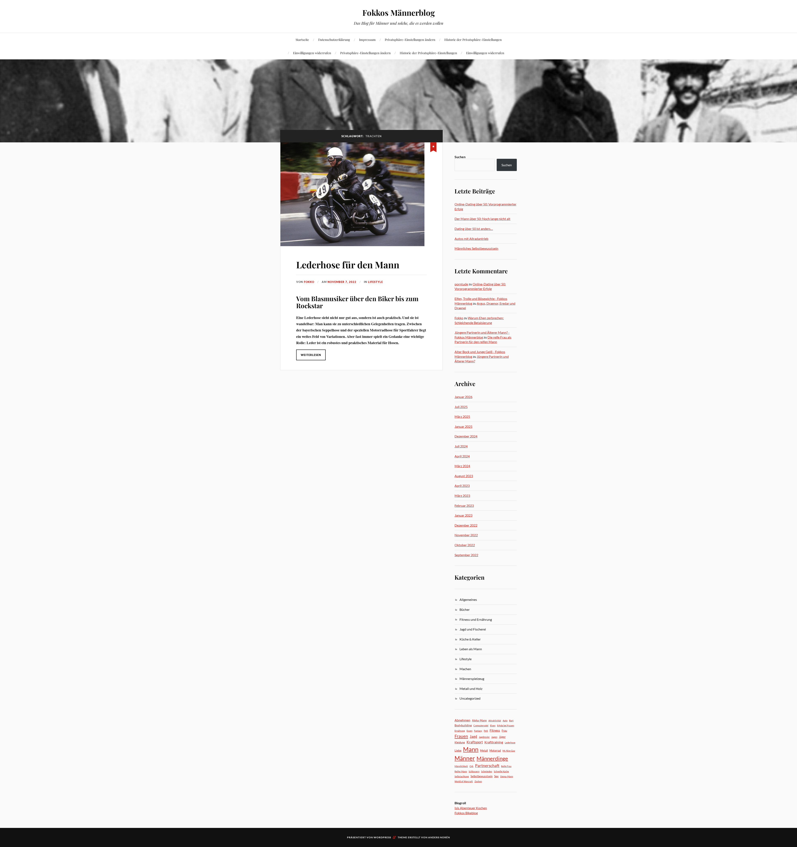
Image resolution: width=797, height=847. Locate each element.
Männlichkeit (461, 766)
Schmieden (486, 771)
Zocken (478, 781)
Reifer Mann (461, 771)
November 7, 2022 (342, 282)
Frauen (461, 736)
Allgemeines (468, 599)
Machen (465, 669)
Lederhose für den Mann (347, 264)
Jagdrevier (484, 737)
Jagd (473, 736)
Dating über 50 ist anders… (474, 229)
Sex (496, 776)
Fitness (495, 730)
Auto (505, 720)
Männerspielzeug (472, 679)
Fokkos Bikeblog (466, 813)
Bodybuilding (463, 725)
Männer (465, 758)
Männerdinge (492, 758)
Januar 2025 (463, 426)
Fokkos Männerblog (398, 12)
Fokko (309, 282)
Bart (511, 720)
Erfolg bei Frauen (505, 725)
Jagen (494, 737)
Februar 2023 (464, 505)
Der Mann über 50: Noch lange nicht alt (482, 219)
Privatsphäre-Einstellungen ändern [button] (410, 39)
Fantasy (478, 730)
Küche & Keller (470, 639)
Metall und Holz (471, 689)
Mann (470, 749)
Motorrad (495, 750)
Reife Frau (506, 766)
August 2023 (464, 476)
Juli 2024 (461, 446)
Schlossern (474, 771)
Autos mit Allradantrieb (471, 239)
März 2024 (462, 466)
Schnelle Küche (501, 771)
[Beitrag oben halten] (433, 146)
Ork (471, 766)
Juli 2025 (461, 407)
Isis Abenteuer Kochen (471, 808)
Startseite (302, 39)
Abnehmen (462, 720)
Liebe (458, 750)
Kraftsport (475, 742)
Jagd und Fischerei (473, 629)
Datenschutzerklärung (334, 39)
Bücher (465, 609)
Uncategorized (470, 698)
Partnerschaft (487, 765)
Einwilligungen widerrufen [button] (312, 53)
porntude (461, 284)
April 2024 (462, 456)
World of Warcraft (464, 781)
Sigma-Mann (506, 776)
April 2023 (462, 486)
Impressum (367, 39)
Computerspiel (480, 725)
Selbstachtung (462, 776)
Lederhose (510, 742)
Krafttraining (493, 742)
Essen (469, 730)
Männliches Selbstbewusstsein (476, 248)
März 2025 (462, 416)
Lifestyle (375, 282)
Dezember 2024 (466, 436)
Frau (504, 730)
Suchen (460, 157)
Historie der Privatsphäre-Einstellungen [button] (473, 39)
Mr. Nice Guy (508, 750)
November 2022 (466, 535)
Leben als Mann (471, 649)
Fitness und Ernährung (476, 619)
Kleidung (460, 742)
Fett (486, 730)
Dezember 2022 (466, 525)
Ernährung (460, 730)
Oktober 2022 (465, 545)
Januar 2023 (463, 515)
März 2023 (462, 495)
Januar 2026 (463, 397)
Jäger (502, 736)
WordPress (382, 837)
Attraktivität (494, 720)
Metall (484, 750)
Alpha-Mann (479, 720)
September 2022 (466, 555)
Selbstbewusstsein (482, 776)
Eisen (492, 725)
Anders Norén (439, 837)
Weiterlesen (311, 355)
